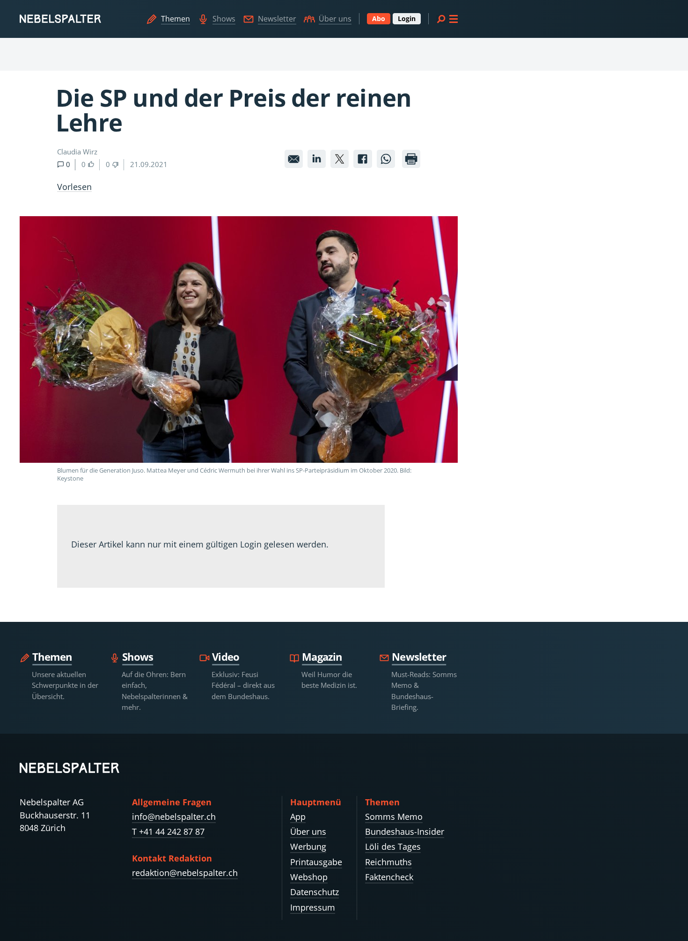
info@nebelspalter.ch (174, 816)
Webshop (309, 877)
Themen (175, 19)
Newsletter (277, 19)
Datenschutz (314, 891)
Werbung (308, 846)
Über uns (335, 19)
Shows (223, 19)
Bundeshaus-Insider (404, 831)
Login (407, 18)
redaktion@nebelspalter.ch (185, 872)
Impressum (312, 907)
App (298, 816)
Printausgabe (316, 862)
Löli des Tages (393, 846)
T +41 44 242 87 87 (168, 831)
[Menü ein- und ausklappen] (447, 19)
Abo (378, 18)
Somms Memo (394, 816)
